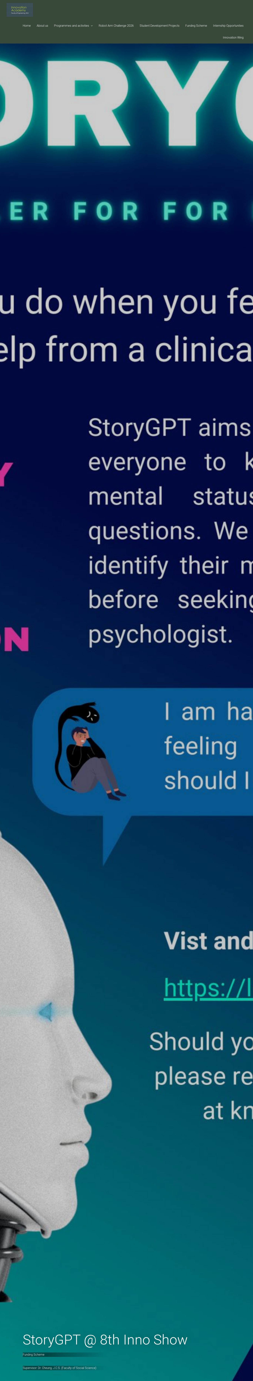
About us (42, 25)
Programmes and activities (71, 25)
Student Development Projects (159, 25)
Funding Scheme (196, 25)
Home (27, 25)
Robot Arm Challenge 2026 (116, 25)
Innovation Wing (233, 37)
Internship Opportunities (228, 25)
